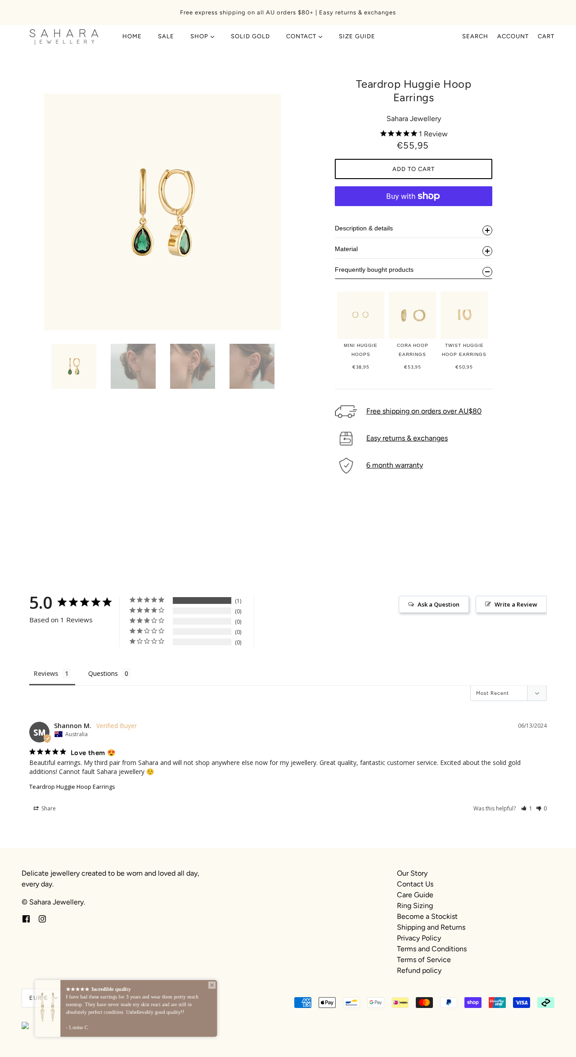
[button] (527, 808)
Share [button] (48, 808)
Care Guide (415, 895)
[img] (26, 918)
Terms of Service (424, 959)
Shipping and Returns (431, 927)
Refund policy (419, 970)
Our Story (412, 873)
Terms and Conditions (432, 949)
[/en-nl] (64, 36)
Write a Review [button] (516, 604)
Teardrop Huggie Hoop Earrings (72, 787)
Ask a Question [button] (438, 604)
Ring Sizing (415, 905)
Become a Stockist (427, 916)
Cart (546, 36)
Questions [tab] (103, 673)
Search (475, 36)
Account (513, 36)
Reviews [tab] (46, 673)
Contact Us (415, 884)
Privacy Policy (419, 938)
